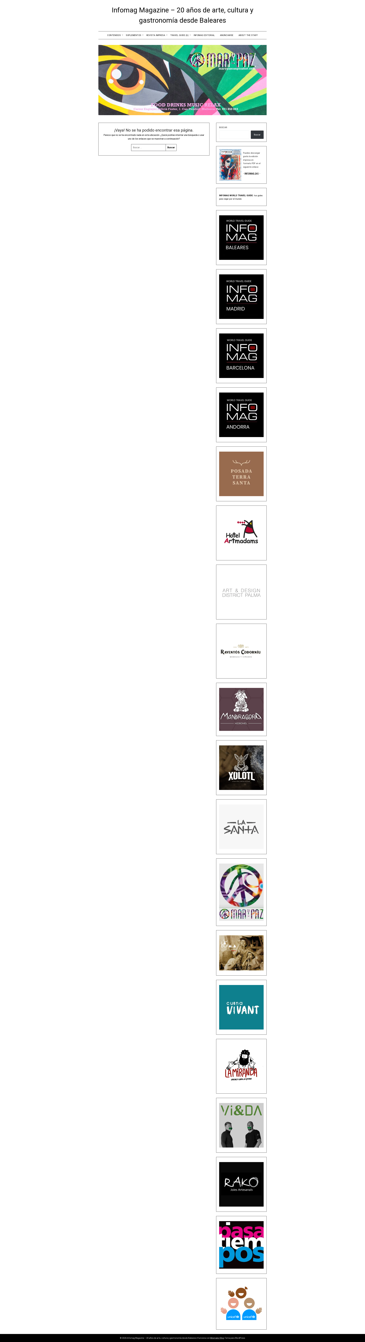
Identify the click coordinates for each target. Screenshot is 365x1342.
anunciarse (226, 35)
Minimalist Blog (217, 1338)
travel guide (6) (179, 35)
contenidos (114, 35)
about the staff (248, 35)
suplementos (133, 35)
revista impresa (155, 35)
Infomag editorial (204, 35)
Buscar (223, 127)
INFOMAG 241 (252, 173)
